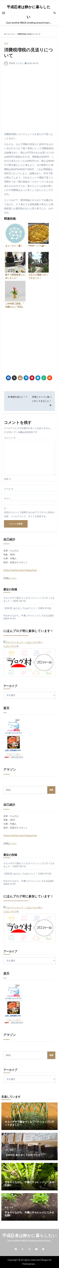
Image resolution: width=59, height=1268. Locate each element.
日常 (6, 44)
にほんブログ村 (11, 646)
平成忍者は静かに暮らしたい (29, 1236)
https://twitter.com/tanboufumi (20, 570)
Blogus (44, 1260)
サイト (7, 498)
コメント (10, 437)
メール (8, 489)
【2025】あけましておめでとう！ (20, 608)
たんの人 (19, 63)
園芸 (7, 1177)
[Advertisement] (29, 101)
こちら (13, 578)
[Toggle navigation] (3, 13)
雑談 (12, 1150)
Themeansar (28, 1264)
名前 (7, 479)
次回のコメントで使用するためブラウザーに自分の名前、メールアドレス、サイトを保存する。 (29, 514)
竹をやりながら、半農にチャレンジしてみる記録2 (28, 615)
